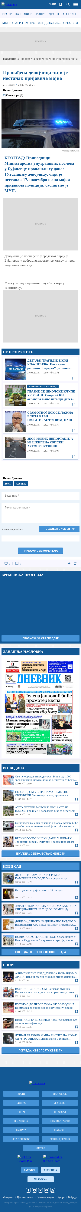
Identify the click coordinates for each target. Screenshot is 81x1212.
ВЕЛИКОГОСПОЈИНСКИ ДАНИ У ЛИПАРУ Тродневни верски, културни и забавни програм (40, 842)
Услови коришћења (12, 529)
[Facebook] (28, 1190)
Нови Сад (60, 1111)
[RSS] (52, 1190)
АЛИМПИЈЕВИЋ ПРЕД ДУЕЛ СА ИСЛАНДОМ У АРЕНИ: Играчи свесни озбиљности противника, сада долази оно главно (40, 977)
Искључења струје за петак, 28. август (40, 894)
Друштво (56, 14)
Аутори (60, 1197)
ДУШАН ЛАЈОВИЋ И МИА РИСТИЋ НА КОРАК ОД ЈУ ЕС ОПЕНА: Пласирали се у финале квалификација (40, 1038)
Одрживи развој (60, 1120)
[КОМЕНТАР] (17, 564)
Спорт (71, 14)
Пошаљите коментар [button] (59, 528)
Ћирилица (50, 1170)
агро (19, 23)
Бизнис (40, 14)
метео (7, 23)
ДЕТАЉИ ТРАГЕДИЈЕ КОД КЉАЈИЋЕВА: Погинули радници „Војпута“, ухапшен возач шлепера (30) (40, 369)
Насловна (9, 58)
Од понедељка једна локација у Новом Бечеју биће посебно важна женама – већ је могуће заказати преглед (40, 826)
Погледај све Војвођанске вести (40, 853)
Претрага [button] (68, 4)
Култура (21, 1129)
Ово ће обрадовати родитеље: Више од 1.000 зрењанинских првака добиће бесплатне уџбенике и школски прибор (40, 780)
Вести (7, 14)
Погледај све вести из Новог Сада (40, 952)
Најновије (23, 14)
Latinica (29, 1170)
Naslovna (40, 1179)
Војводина (21, 1120)
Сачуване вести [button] (60, 4)
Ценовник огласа (25, 1197)
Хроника (21, 483)
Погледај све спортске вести (40, 1050)
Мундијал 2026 (49, 23)
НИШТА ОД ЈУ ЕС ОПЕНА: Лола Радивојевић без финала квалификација (40, 1023)
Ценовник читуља (45, 1197)
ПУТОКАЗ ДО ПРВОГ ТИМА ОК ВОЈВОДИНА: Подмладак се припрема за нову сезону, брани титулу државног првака (40, 1008)
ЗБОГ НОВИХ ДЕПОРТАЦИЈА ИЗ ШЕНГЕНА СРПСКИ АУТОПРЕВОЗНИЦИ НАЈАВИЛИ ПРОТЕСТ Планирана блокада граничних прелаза (40, 447)
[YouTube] (46, 1190)
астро (30, 23)
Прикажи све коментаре (40, 550)
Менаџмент (8, 1197)
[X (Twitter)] (40, 1190)
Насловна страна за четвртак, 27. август (40, 707)
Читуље (40, 1148)
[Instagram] (34, 1190)
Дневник (17, 90)
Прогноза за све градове (40, 638)
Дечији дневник (60, 1139)
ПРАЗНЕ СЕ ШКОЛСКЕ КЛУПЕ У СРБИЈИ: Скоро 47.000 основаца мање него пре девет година (40, 395)
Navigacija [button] (75, 4)
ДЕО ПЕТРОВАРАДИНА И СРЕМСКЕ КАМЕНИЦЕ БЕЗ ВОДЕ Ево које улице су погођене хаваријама (40, 878)
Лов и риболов (21, 1139)
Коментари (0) (14, 95)
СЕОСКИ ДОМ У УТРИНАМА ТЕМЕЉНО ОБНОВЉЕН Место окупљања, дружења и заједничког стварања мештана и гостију (40, 795)
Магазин (59, 1129)
